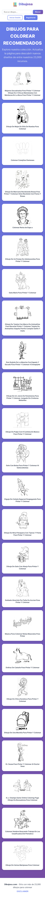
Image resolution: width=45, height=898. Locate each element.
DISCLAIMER (22, 891)
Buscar (38, 12)
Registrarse (31, 18)
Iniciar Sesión (15, 18)
